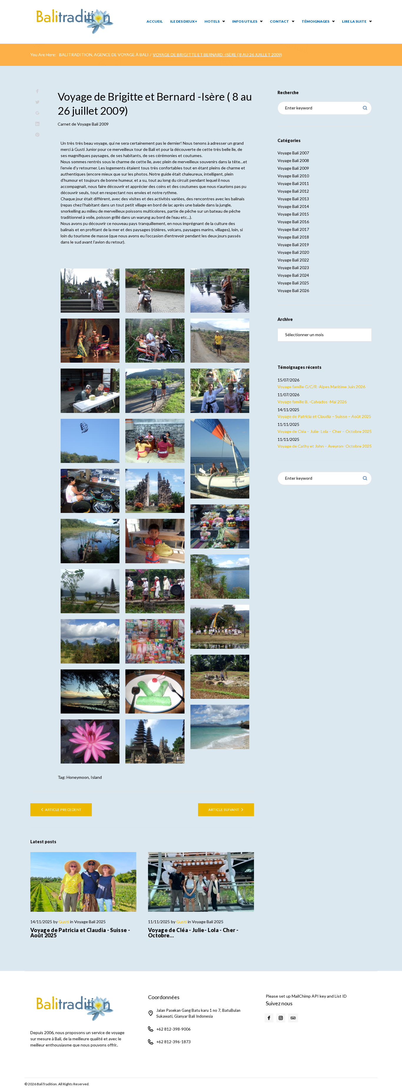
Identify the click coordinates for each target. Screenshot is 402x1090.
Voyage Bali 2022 (293, 259)
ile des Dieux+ (183, 21)
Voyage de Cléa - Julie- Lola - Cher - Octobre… (193, 933)
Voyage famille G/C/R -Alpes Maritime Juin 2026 (321, 386)
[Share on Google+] (37, 113)
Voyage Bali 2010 (293, 175)
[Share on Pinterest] (37, 134)
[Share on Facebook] (37, 91)
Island (96, 777)
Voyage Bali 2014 (293, 206)
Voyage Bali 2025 (90, 921)
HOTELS (212, 21)
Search (365, 108)
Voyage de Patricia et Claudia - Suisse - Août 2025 (80, 933)
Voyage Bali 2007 (293, 152)
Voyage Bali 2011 (293, 183)
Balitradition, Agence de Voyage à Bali (104, 54)
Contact (279, 21)
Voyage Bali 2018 (293, 236)
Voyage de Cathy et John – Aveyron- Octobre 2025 (325, 446)
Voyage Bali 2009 (93, 123)
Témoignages (315, 21)
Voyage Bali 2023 (293, 267)
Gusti (64, 921)
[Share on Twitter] (37, 102)
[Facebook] (269, 1018)
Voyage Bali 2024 (293, 275)
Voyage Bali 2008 (293, 160)
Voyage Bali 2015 (293, 213)
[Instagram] (280, 1018)
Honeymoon (78, 777)
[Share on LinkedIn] (37, 123)
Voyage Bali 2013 (293, 198)
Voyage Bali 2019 (293, 244)
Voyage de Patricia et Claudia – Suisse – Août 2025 (324, 416)
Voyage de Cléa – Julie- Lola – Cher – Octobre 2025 (325, 431)
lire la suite (354, 21)
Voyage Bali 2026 (293, 290)
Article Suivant (223, 809)
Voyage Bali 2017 (293, 229)
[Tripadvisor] (293, 1018)
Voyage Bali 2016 (293, 221)
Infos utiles (244, 21)
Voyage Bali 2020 (293, 252)
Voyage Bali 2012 (293, 191)
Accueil (155, 21)
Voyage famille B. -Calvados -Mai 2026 (312, 401)
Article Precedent (63, 809)
